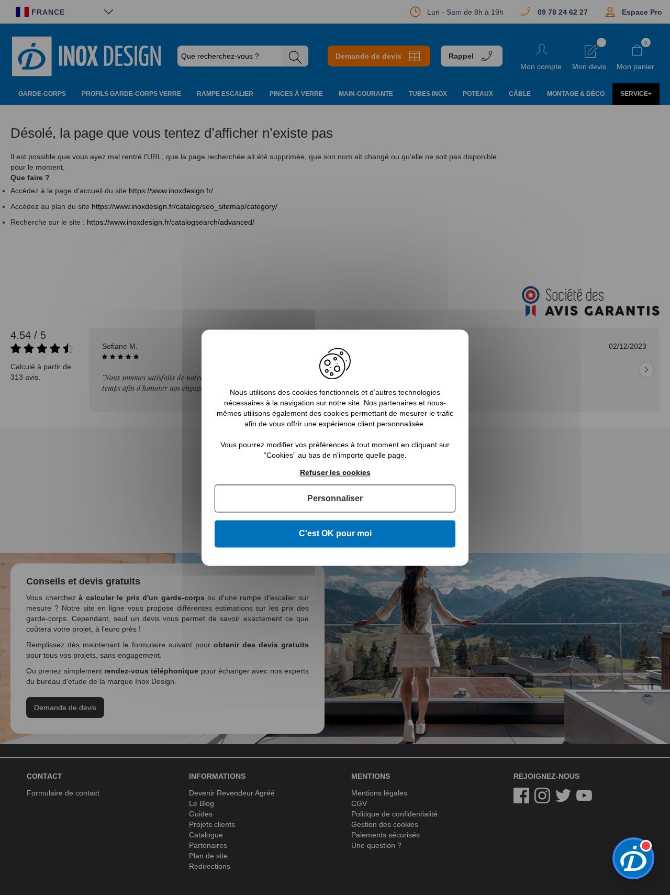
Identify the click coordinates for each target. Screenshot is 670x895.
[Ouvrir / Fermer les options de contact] (633, 858)
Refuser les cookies (335, 472)
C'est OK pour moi (335, 533)
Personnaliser (335, 498)
